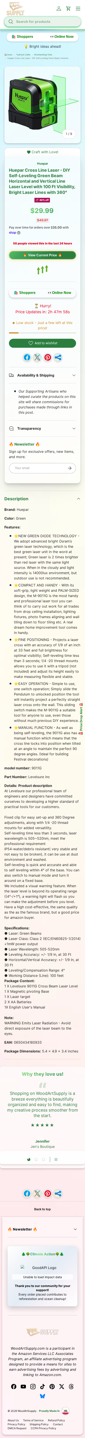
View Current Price (42, 255)
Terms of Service (33, 1420)
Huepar (42, 163)
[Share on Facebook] (27, 357)
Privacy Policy (16, 1424)
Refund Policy (56, 1420)
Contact (58, 1424)
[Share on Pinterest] (47, 357)
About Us (13, 1420)
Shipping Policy (39, 1424)
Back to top (42, 1209)
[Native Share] (58, 357)
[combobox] (42, 21)
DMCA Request (17, 1428)
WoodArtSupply (27, 1411)
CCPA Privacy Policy (43, 1428)
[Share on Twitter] (37, 357)
